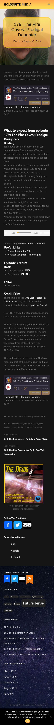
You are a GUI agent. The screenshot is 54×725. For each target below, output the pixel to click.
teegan (39, 427)
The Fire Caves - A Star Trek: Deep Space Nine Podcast (26, 417)
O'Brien (35, 424)
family (30, 424)
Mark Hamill (14, 597)
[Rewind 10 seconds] (15, 99)
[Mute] (41, 233)
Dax (8, 424)
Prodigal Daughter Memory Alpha (24, 254)
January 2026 (10, 676)
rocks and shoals (25, 597)
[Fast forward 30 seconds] (27, 99)
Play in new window (30, 107)
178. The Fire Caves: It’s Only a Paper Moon (25, 654)
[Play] (6, 233)
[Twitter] (18, 525)
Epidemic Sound (38, 305)
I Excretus (17, 604)
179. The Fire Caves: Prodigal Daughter (23, 648)
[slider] (47, 232)
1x (21, 99)
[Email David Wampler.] (27, 270)
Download (40, 243)
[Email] (27, 525)
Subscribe (35, 103)
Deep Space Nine (17, 424)
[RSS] (29, 578)
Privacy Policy (39, 705)
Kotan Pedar (8, 611)
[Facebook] (8, 525)
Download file (11, 107)
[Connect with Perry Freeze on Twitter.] (22, 274)
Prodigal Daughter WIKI (19, 250)
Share (45, 103)
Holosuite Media (18, 4)
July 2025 (8, 693)
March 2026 (10, 671)
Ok (27, 721)
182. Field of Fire (12, 627)
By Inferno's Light (37, 597)
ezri (25, 424)
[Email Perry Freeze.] (28, 274)
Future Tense (33, 603)
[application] (27, 233)
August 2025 (10, 688)
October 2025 (11, 682)
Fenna (6, 597)
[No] (50, 716)
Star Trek (33, 427)
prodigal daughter (18, 427)
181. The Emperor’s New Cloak (19, 632)
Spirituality (8, 604)
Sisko (27, 427)
